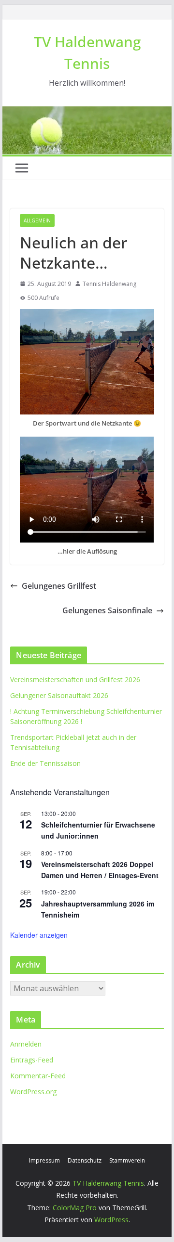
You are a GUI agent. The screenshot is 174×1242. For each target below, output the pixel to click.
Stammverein (127, 1160)
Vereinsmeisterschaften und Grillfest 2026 (75, 679)
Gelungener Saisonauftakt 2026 (59, 695)
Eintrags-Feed (31, 1059)
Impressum (44, 1160)
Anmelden (26, 1043)
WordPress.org (33, 1091)
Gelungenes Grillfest (59, 586)
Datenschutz (85, 1160)
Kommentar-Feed (38, 1075)
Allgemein (37, 220)
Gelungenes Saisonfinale (107, 610)
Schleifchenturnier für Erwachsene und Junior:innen (98, 830)
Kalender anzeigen (39, 935)
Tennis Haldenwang (109, 284)
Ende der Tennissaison (45, 763)
